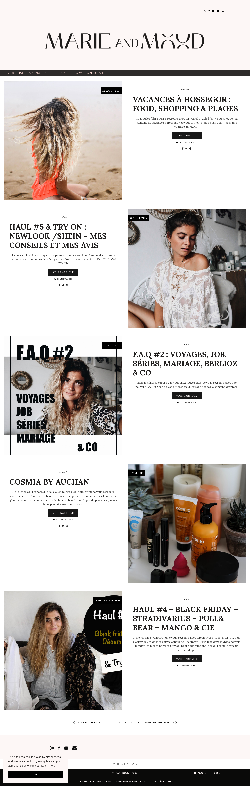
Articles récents (88, 722)
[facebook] (209, 11)
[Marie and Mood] (125, 35)
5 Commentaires (64, 520)
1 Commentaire (187, 402)
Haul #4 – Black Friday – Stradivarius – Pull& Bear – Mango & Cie (185, 618)
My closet (38, 73)
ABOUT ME (95, 73)
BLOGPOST (15, 73)
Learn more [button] (48, 765)
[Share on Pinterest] (190, 148)
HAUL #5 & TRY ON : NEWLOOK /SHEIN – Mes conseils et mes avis (58, 236)
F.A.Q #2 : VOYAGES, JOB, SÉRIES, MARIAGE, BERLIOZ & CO (185, 363)
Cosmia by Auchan (49, 482)
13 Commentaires (187, 142)
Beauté (63, 472)
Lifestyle (60, 73)
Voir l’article (186, 135)
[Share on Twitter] (186, 148)
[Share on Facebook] (182, 148)
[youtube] (213, 11)
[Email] (218, 11)
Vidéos (63, 217)
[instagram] (205, 11)
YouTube (208, 773)
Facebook (126, 773)
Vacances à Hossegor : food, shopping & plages (185, 103)
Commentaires (64, 279)
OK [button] (35, 774)
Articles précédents (159, 722)
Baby (78, 73)
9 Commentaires (187, 665)
